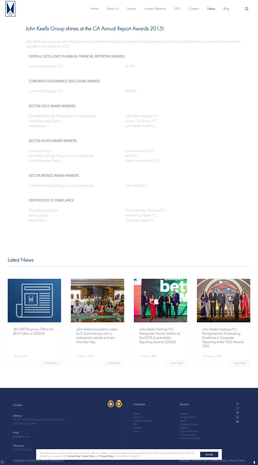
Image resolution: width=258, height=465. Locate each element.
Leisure (183, 413)
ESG (135, 424)
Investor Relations (142, 420)
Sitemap (184, 460)
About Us (138, 417)
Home (136, 413)
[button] (50, 363)
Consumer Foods (189, 424)
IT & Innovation (187, 434)
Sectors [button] (131, 8)
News (136, 431)
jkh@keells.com (21, 436)
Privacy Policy (106, 456)
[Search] (246, 8)
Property (184, 427)
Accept (209, 454)
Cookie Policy (88, 456)
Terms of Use (73, 456)
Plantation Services (190, 438)
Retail (183, 420)
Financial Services (189, 431)
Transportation (188, 417)
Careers (137, 427)
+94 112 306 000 (22, 449)
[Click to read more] (34, 300)
